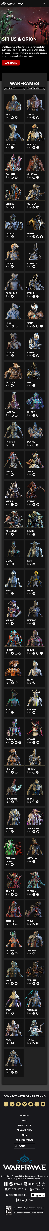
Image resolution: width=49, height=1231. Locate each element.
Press (24, 1120)
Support (24, 1115)
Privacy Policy (24, 1130)
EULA (24, 1135)
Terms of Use (24, 1125)
